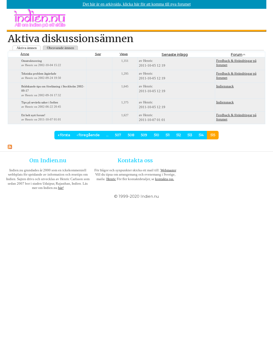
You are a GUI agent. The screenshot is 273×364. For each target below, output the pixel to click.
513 (189, 135)
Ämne (25, 54)
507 (118, 135)
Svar (98, 54)
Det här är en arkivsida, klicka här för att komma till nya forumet (137, 4)
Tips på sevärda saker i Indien (39, 102)
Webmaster (168, 170)
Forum (236, 54)
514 (201, 135)
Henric (111, 179)
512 (178, 135)
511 (168, 135)
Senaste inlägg (175, 54)
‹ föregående (88, 135)
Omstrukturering (31, 60)
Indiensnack (225, 86)
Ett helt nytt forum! (33, 115)
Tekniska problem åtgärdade (38, 73)
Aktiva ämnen (27, 48)
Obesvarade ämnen (60, 48)
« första (64, 135)
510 (156, 135)
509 (144, 135)
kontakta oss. (164, 179)
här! (61, 188)
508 (131, 135)
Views (124, 54)
